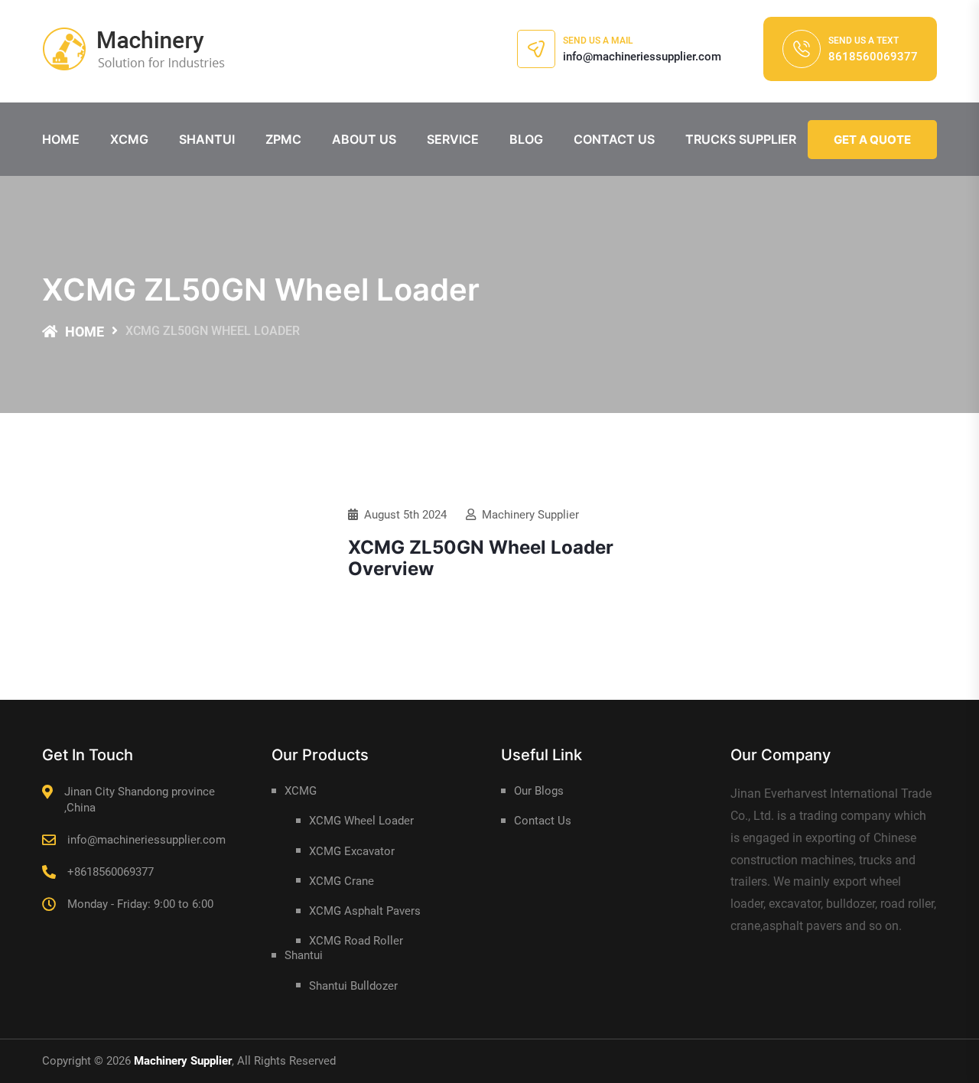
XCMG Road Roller (356, 941)
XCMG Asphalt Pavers (365, 911)
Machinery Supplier (530, 515)
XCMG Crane (341, 881)
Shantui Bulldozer (353, 986)
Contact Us (614, 139)
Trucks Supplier (740, 139)
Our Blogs (539, 791)
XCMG (129, 139)
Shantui (207, 139)
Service (453, 139)
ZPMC (283, 139)
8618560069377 (873, 57)
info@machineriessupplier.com (642, 57)
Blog (526, 139)
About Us (364, 139)
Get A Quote (872, 139)
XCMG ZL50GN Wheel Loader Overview (480, 558)
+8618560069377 (110, 872)
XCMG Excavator (352, 851)
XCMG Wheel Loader (361, 821)
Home (61, 139)
